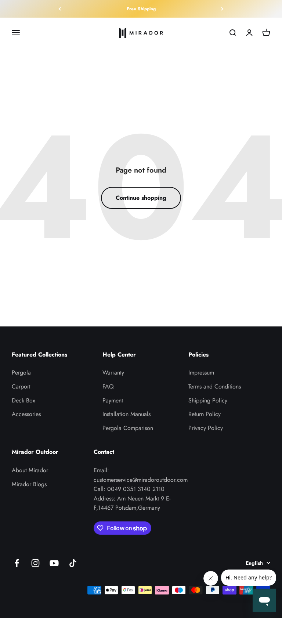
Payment (112, 400)
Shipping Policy (207, 400)
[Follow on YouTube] (54, 563)
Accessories (26, 414)
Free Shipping (141, 9)
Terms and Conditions (214, 386)
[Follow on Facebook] (17, 563)
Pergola (21, 372)
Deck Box (23, 400)
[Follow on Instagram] (35, 563)
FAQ (108, 386)
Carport (21, 386)
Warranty (113, 372)
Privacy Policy (205, 428)
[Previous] (59, 8)
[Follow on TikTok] (73, 563)
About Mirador (30, 470)
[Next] (222, 8)
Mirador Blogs (29, 484)
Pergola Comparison (127, 428)
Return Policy (204, 414)
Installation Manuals (126, 414)
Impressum (201, 372)
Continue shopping (141, 198)
